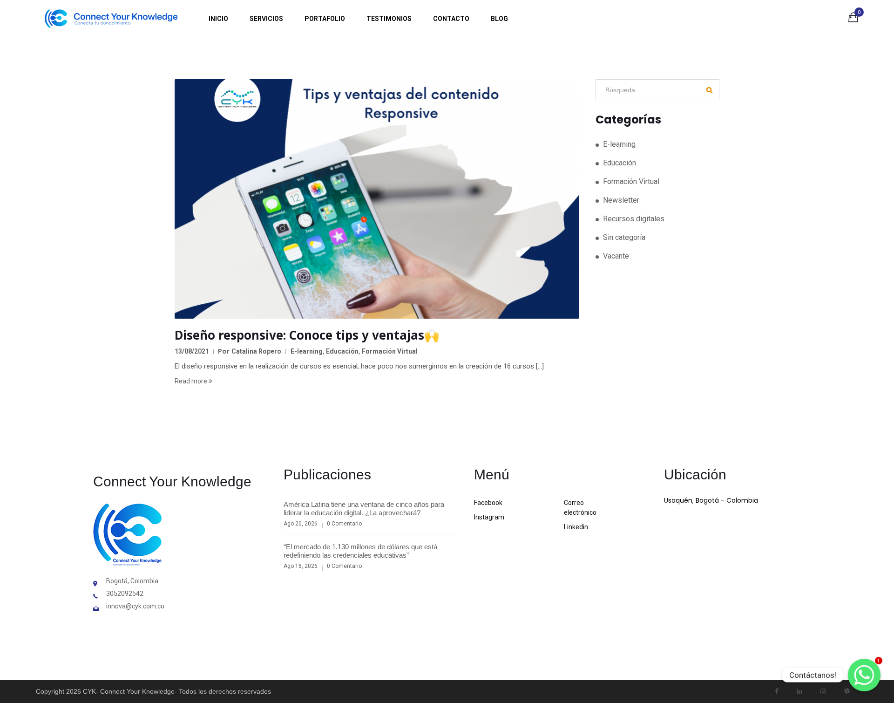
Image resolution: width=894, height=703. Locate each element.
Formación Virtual (390, 351)
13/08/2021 (192, 351)
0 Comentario (344, 523)
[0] (853, 19)
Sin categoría (624, 237)
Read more (192, 381)
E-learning (307, 351)
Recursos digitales (633, 218)
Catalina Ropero (256, 351)
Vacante (616, 256)
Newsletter (621, 200)
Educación (342, 351)
